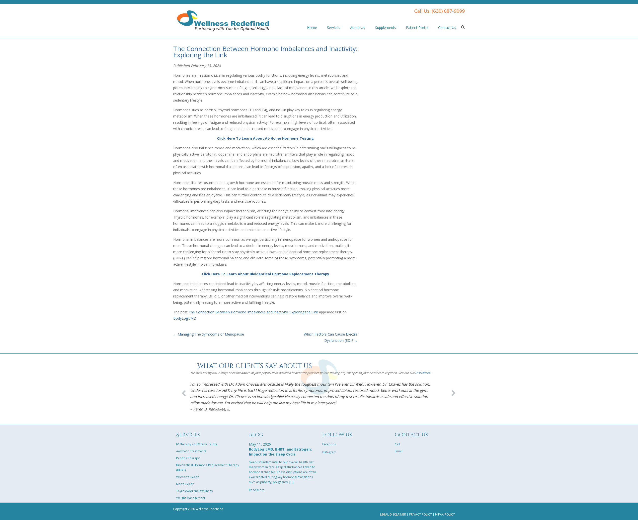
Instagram (329, 452)
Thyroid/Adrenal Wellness (194, 491)
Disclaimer (422, 373)
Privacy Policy (420, 514)
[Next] (452, 392)
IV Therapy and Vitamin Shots (196, 444)
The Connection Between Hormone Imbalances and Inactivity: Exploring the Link (253, 312)
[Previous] (184, 392)
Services (333, 27)
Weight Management (190, 498)
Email (398, 451)
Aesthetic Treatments (191, 451)
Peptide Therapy (188, 458)
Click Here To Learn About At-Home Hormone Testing (265, 138)
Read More (256, 490)
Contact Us (447, 27)
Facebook (329, 444)
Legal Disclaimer (393, 514)
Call (397, 444)
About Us (357, 27)
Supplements (385, 27)
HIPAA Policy (445, 514)
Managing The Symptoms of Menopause (208, 334)
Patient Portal (417, 27)
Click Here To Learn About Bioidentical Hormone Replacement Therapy (265, 274)
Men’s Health (185, 484)
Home (312, 27)
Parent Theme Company (223, 20)
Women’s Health (187, 477)
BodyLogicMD (184, 318)
